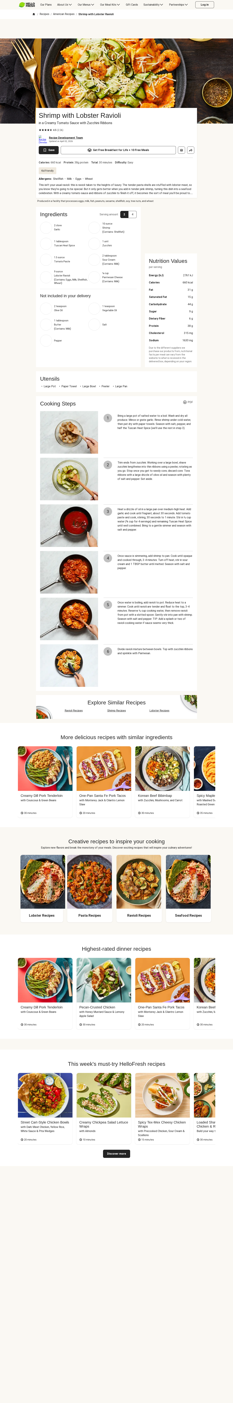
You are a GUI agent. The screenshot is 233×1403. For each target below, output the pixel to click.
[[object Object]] (181, 150)
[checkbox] (40, 130)
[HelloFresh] (27, 4)
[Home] (34, 14)
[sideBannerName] (170, 228)
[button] (88, 214)
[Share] (190, 150)
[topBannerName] (116, 28)
